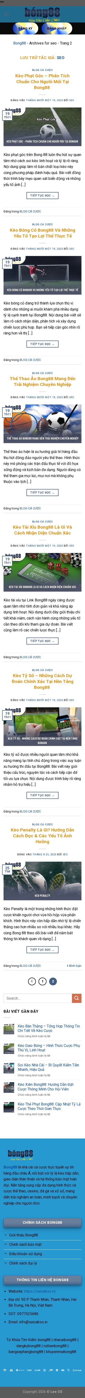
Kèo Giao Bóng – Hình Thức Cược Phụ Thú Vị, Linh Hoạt (49, 1047)
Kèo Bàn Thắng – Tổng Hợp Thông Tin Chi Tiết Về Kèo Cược (49, 1028)
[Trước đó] (32, 982)
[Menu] (6, 14)
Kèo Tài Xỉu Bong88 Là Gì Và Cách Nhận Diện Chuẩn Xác (42, 530)
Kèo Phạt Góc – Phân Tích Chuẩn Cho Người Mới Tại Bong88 (42, 81)
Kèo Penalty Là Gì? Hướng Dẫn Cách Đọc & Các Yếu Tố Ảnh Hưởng (42, 835)
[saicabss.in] (42, 14)
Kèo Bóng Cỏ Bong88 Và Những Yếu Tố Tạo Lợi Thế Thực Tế (42, 233)
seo (61, 58)
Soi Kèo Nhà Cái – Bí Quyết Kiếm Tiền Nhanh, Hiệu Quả (48, 1067)
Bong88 (19, 43)
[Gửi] (76, 998)
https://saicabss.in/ (40, 1291)
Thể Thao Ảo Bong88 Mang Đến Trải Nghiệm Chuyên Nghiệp (43, 381)
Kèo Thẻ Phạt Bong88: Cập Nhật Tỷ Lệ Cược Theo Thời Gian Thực (49, 1106)
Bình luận (74, 966)
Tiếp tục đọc (42, 195)
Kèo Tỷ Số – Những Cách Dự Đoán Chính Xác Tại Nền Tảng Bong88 (42, 681)
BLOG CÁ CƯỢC (42, 70)
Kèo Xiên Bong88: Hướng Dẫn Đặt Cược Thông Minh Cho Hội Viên (45, 1086)
